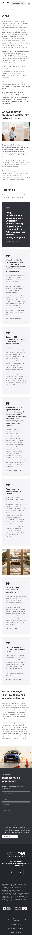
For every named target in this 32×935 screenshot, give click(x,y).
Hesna (19, 932)
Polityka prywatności (16, 924)
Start (4, 9)
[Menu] (29, 3)
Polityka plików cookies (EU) (16, 928)
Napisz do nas (18, 3)
